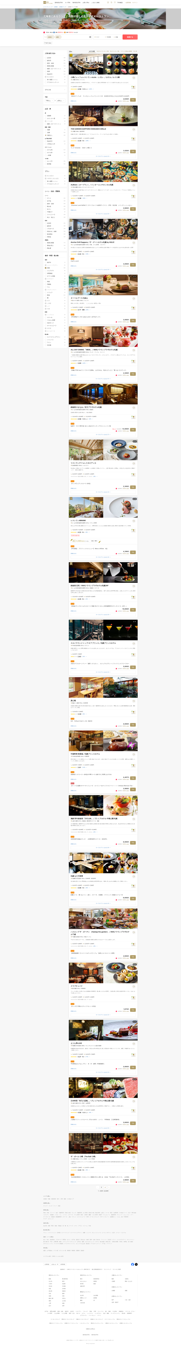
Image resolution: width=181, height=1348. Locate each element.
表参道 (64, 1291)
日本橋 (64, 1288)
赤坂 (50, 1288)
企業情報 (47, 1264)
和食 (44, 1212)
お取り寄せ (86, 2)
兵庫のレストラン (117, 1296)
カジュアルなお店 (80, 1243)
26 (135, 499)
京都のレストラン (117, 1287)
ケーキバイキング (94, 1217)
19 (135, 441)
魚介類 (45, 1225)
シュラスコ (90, 1313)
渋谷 (50, 1293)
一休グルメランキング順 (102, 51)
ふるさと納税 (95, 2)
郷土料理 (97, 1212)
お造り (102, 1212)
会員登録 (128, 2)
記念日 (109, 1239)
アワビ (80, 1225)
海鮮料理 (79, 1212)
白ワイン (109, 1232)
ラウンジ (74, 1217)
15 (135, 854)
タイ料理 (50, 1313)
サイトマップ (107, 1269)
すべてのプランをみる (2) (102, 156)
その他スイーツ (123, 1212)
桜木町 (82, 1283)
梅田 (113, 1279)
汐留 (63, 1296)
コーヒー (118, 1232)
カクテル (123, 1232)
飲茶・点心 (72, 1313)
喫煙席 (73, 1250)
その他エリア (70, 1199)
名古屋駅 (96, 1295)
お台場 (64, 1301)
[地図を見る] (133, 87)
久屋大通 (82, 1302)
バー (131, 1214)
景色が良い (108, 1241)
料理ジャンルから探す (58, 1256)
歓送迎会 (52, 1239)
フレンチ (74, 1212)
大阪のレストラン (117, 1275)
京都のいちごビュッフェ (126, 1323)
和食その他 (91, 1212)
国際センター (83, 1298)
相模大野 (82, 1286)
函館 (65, 1199)
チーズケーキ (46, 1217)
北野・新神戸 (115, 1302)
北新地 (126, 1279)
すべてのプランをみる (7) (102, 434)
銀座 (50, 1279)
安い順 (135, 51)
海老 (56, 1225)
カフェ (83, 1313)
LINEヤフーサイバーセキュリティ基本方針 (78, 1269)
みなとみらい (83, 1281)
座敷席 (82, 1250)
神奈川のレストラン (86, 1275)
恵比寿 (50, 1291)
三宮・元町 (128, 1300)
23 (135, 910)
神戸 (113, 1300)
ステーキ (65, 1217)
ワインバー (120, 1214)
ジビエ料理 (95, 1214)
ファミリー (104, 1239)
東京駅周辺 (65, 1279)
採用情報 (63, 1264)
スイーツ (52, 1212)
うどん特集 (64, 1313)
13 (135, 276)
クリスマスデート (121, 1239)
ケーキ (107, 1212)
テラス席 (56, 1250)
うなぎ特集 (57, 1313)
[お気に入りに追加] (134, 78)
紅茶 (113, 1232)
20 (135, 621)
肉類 (49, 1225)
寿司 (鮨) (134, 1212)
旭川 (58, 1199)
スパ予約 (67, 2)
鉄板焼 (53, 1217)
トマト (75, 1225)
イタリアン (46, 1214)
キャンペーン (130, 1239)
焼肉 (109, 1311)
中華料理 (126, 1217)
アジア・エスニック (48, 1218)
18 (135, 107)
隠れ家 (87, 1243)
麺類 (90, 1214)
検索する (130, 37)
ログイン (135, 2)
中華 (87, 1217)
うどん (118, 1217)
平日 (51, 1241)
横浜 (81, 1279)
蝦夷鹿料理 (58, 1217)
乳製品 (59, 1225)
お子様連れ (49, 1250)
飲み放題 (102, 1241)
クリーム (85, 1225)
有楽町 (64, 1283)
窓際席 (78, 1250)
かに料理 (85, 1212)
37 (135, 732)
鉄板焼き (121, 1311)
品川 (50, 1305)
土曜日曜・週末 (57, 1241)
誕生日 (78, 1239)
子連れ (121, 1241)
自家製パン (113, 1217)
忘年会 (79, 1241)
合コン (69, 1239)
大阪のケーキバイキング (82, 1319)
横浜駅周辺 (96, 1279)
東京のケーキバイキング (68, 1319)
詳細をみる (73, 101)
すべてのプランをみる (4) (102, 269)
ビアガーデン (83, 1315)
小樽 (61, 1199)
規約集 (62, 1269)
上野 (50, 1303)
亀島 (81, 1300)
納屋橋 (95, 1298)
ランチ (50, 1206)
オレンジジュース (96, 1232)
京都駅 (113, 1290)
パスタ (56, 1214)
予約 (133, 100)
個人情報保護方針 (96, 1269)
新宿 (63, 1281)
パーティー (109, 1243)
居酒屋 (52, 1214)
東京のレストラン (54, 1275)
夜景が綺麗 (115, 1241)
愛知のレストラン (85, 1292)
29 (135, 679)
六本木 (50, 1283)
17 (135, 797)
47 (135, 328)
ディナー (45, 1206)
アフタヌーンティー (96, 1243)
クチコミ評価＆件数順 (126, 51)
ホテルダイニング (89, 1241)
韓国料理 (129, 1313)
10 (135, 55)
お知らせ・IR (54, 1264)
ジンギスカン (98, 1313)
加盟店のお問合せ (90, 1329)
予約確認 (120, 2)
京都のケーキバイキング (96, 1319)
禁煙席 (69, 1250)
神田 (50, 1301)
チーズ (71, 1225)
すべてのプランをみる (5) (102, 213)
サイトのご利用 (117, 1269)
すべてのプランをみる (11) (102, 378)
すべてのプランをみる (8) (102, 847)
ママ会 (103, 1243)
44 (135, 1079)
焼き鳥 (123, 1313)
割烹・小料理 (84, 1214)
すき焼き (115, 1311)
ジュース (88, 1232)
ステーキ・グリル (129, 1311)
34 (135, 220)
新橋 (63, 1293)
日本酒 (58, 1232)
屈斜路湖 (53, 1199)
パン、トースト (63, 1214)
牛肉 (90, 1225)
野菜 (52, 1225)
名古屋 (82, 1295)
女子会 (73, 1239)
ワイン (45, 1232)
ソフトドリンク (52, 1232)
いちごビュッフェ (84, 1323)
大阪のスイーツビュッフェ (56, 1323)
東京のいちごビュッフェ (97, 1323)
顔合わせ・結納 (85, 1239)
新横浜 (95, 1281)
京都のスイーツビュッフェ (71, 1323)
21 (135, 964)
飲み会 (98, 1239)
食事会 (125, 1241)
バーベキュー (92, 1315)
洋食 (48, 1212)
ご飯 (69, 1217)
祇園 (126, 1290)
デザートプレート (104, 1217)
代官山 (64, 1298)
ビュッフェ (126, 1214)
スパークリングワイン (76, 1232)
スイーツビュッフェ (110, 1319)
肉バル (78, 1313)
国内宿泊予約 (59, 2)
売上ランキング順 (114, 51)
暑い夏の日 (46, 1241)
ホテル (97, 1241)
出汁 (129, 1212)
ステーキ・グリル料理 (74, 1214)
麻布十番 (51, 1298)
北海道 (45, 1199)
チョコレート (106, 1214)
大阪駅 (113, 1281)
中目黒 (64, 1286)
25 (135, 163)
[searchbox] (67, 37)
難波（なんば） (129, 1281)
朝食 (59, 1206)
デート (114, 1239)
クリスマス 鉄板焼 (58, 1243)
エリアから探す (47, 1256)
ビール (104, 1232)
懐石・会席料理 (114, 1212)
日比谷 (50, 1286)
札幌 (49, 1199)
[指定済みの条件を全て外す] (90, 37)
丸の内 (50, 1281)
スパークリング (65, 1232)
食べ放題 (130, 1241)
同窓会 (64, 1239)
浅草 (63, 1305)
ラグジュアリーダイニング (69, 1241)
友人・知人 (46, 1239)
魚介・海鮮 (106, 1313)
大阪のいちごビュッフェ (111, 1323)
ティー (55, 1206)
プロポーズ (58, 1239)
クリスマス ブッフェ (69, 1243)
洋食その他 (68, 1212)
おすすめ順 (92, 51)
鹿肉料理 (113, 1214)
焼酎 (84, 1232)
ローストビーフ (81, 1217)
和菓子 (100, 1214)
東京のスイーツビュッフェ (123, 1319)
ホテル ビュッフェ (48, 1243)
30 (135, 564)
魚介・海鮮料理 (60, 1212)
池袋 (50, 1296)
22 (135, 1021)
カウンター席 (62, 1250)
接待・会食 (92, 1239)
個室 (83, 1241)
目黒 (63, 1303)
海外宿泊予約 (76, 2)
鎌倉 (95, 1283)
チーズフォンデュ (115, 1313)
